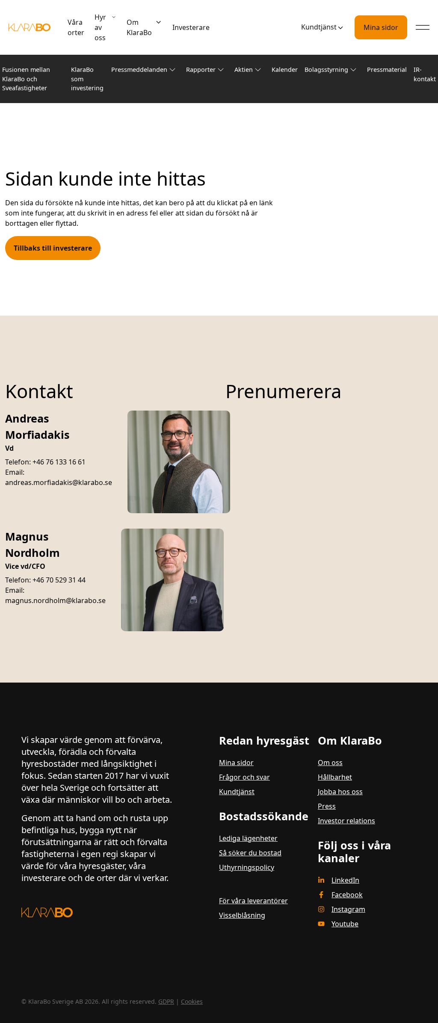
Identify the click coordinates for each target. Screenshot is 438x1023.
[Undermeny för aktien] (258, 70)
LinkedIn (345, 880)
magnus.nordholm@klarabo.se (55, 600)
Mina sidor (381, 27)
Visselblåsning (242, 915)
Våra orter (76, 27)
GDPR (166, 1001)
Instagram (348, 909)
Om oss (330, 762)
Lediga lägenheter (248, 838)
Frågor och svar (244, 777)
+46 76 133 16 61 (59, 462)
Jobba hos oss (340, 791)
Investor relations (346, 820)
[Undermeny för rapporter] (221, 70)
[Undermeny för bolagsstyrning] (353, 70)
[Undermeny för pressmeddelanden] (172, 70)
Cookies (192, 1001)
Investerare (191, 27)
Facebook (347, 894)
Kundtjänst (319, 27)
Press (327, 806)
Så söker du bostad (250, 852)
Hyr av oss (100, 27)
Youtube (344, 923)
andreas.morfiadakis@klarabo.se (58, 482)
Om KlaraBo (139, 27)
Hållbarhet (335, 777)
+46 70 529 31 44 (59, 580)
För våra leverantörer (253, 900)
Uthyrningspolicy (246, 867)
